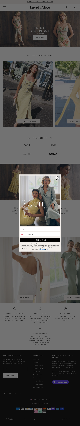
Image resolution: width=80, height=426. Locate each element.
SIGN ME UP (40, 240)
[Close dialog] (57, 178)
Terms (47, 249)
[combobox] (23, 234)
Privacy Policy (42, 249)
